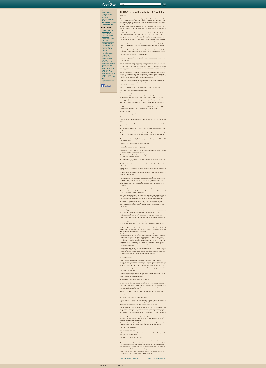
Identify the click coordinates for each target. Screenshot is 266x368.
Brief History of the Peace (108, 19)
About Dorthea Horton (107, 14)
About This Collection (107, 16)
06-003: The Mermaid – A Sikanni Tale (157, 358)
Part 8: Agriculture (106, 52)
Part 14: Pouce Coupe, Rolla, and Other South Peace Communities (108, 65)
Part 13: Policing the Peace (108, 62)
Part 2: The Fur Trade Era (107, 33)
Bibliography (105, 17)
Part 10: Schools (105, 55)
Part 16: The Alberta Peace (108, 71)
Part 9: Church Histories (107, 53)
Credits (103, 20)
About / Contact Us (106, 12)
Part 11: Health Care (106, 57)
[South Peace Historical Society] (108, 6)
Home (103, 11)
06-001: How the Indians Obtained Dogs (129, 358)
